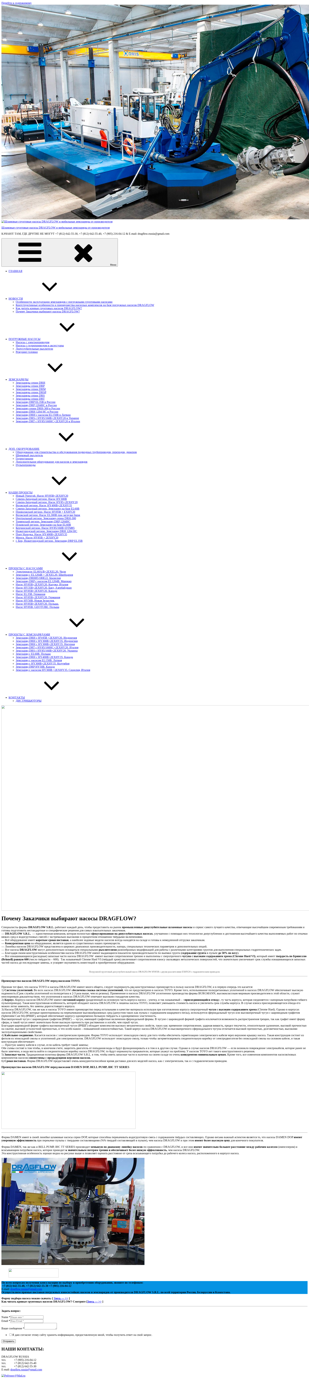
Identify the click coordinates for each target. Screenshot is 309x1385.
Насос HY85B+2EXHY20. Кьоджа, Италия (42, 584)
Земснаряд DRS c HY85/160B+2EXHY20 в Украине (47, 418)
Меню (113, 264)
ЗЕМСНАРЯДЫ (18, 379)
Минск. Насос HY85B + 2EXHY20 (37, 537)
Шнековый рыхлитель (29, 455)
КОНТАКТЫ (17, 697)
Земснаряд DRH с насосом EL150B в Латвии (43, 414)
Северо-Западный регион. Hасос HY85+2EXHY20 (47, 502)
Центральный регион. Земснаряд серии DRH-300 (46, 518)
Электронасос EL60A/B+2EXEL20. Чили (41, 571)
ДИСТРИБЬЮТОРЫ (28, 700)
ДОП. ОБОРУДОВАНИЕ (24, 448)
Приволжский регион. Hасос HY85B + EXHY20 (45, 511)
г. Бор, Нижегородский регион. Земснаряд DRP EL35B (49, 540)
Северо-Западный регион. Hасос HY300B (41, 498)
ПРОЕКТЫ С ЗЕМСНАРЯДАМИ (29, 634)
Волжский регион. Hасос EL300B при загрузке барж (48, 515)
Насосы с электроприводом (32, 342)
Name (5, 1317)
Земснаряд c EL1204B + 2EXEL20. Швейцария (44, 574)
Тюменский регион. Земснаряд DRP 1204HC (43, 521)
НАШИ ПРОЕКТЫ (21, 492)
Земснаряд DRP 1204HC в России (36, 405)
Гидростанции (24, 458)
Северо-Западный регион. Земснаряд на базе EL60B (47, 508)
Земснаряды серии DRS (30, 395)
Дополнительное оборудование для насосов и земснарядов (51, 461)
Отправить (8, 1341)
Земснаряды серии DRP (30, 385)
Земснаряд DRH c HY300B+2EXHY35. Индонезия (47, 641)
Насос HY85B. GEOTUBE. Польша (37, 607)
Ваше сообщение (12, 1328)
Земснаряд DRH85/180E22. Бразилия (38, 578)
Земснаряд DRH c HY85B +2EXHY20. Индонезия (46, 637)
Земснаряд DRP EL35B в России (35, 402)
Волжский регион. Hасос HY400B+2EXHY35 (44, 505)
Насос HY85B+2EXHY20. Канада (36, 590)
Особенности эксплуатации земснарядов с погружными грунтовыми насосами (64, 301)
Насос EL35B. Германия (30, 594)
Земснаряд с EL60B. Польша (33, 653)
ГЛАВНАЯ (15, 271)
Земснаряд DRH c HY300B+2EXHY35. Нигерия (45, 644)
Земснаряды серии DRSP (31, 392)
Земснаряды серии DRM (31, 389)
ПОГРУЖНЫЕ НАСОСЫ (24, 339)
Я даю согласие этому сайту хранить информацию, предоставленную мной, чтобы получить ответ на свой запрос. (82, 1334)
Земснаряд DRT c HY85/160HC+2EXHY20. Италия (47, 647)
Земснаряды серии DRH (30, 382)
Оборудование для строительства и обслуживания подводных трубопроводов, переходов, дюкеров (76, 452)
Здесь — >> (61, 1298)
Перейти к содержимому (16, 2)
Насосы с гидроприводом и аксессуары (40, 345)
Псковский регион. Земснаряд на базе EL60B (43, 524)
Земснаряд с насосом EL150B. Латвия (39, 660)
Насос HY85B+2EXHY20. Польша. (37, 603)
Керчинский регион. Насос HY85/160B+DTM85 (45, 527)
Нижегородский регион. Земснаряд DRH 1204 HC (46, 531)
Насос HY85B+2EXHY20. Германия (38, 597)
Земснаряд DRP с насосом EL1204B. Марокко (44, 581)
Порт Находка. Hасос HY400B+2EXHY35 (41, 534)
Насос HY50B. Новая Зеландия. (35, 600)
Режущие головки (27, 351)
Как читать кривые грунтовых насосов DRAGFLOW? (49, 308)
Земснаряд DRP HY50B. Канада (35, 666)
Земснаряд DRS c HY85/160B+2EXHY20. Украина (47, 650)
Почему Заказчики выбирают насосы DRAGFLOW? (48, 311)
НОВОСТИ (16, 298)
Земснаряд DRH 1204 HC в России (37, 411)
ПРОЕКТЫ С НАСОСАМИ (26, 568)
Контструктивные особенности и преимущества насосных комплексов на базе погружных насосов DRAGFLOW (85, 305)
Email (5, 1320)
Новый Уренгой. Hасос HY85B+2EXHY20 (42, 495)
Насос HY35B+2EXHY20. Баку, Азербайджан (44, 587)
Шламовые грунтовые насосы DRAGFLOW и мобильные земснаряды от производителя (55, 227)
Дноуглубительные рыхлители (34, 348)
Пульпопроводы (26, 464)
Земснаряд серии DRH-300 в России (38, 408)
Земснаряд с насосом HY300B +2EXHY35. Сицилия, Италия (53, 669)
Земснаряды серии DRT (30, 398)
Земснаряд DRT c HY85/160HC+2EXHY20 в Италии (48, 421)
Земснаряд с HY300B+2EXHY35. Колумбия (42, 663)
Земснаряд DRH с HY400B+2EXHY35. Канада (44, 657)
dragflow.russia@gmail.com (26, 1289)
